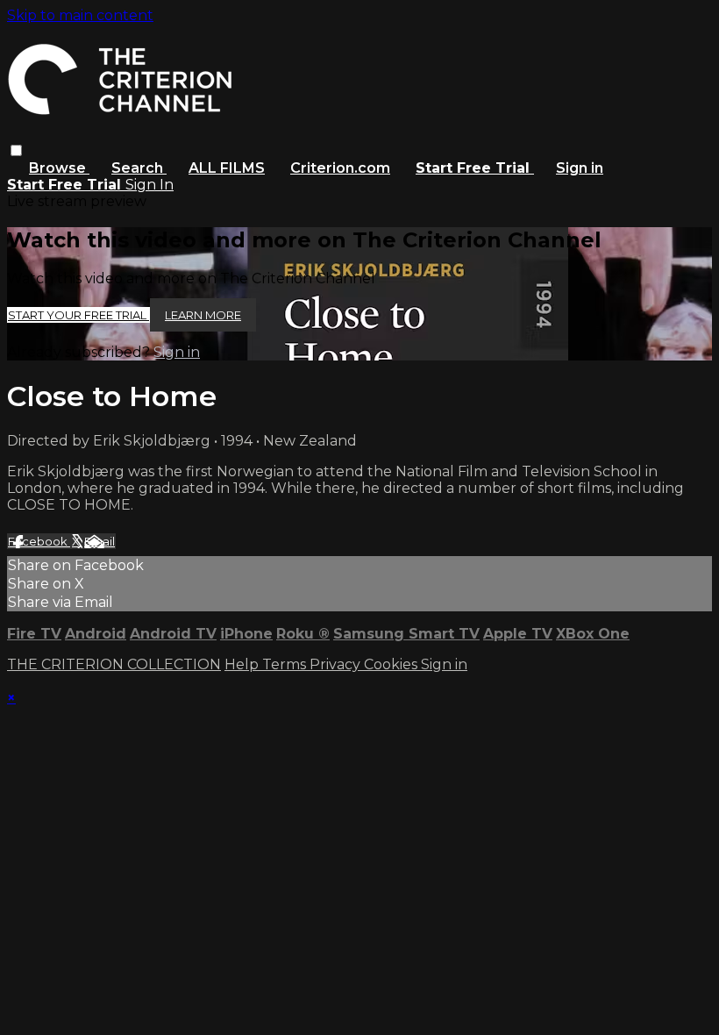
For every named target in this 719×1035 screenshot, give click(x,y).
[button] (16, 150)
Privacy (337, 664)
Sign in (579, 168)
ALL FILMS (227, 168)
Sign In (149, 184)
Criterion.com (340, 168)
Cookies (392, 664)
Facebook (39, 541)
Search (139, 168)
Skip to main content (80, 15)
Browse (59, 168)
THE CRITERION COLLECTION (114, 664)
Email (99, 541)
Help (243, 664)
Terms (286, 664)
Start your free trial (78, 315)
